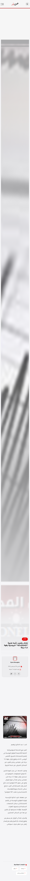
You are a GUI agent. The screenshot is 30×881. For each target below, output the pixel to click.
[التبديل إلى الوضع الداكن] (27, 4)
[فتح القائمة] (2, 4)
